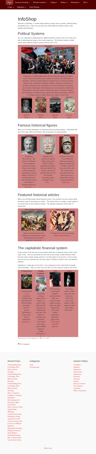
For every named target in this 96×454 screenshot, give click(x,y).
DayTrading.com (41, 334)
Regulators (21, 7)
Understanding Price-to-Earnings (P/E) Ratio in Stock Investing (15, 368)
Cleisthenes (77, 365)
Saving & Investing (21, 2)
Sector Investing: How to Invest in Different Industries (15, 423)
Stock (31, 365)
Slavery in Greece (79, 383)
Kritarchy (77, 376)
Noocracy (77, 379)
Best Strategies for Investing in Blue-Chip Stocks (14, 402)
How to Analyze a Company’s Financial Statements (15, 395)
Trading (53, 2)
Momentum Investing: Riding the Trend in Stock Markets (15, 430)
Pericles (76, 381)
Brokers (63, 2)
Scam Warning (34, 7)
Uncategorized (34, 367)
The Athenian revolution (78, 387)
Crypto (10, 7)
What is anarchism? (80, 390)
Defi (85, 2)
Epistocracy (77, 369)
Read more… (29, 187)
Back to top (48, 448)
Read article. (38, 240)
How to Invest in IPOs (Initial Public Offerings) (15, 409)
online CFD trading (55, 320)
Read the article (65, 235)
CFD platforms (55, 325)
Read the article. (27, 116)
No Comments (24, 344)
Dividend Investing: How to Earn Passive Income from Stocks (14, 437)
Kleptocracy (77, 374)
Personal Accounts (39, 2)
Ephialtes (77, 367)
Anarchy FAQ (63, 95)
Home (10, 2)
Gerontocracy (78, 372)
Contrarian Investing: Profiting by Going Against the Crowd (15, 416)
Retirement (75, 2)
